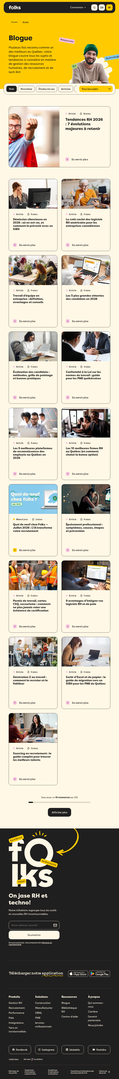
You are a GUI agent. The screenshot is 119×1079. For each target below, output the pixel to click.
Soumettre (34, 935)
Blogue (66, 1003)
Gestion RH (15, 1003)
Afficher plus (59, 812)
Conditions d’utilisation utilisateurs (53, 1072)
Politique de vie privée (14, 1072)
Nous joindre (95, 1025)
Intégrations (16, 1022)
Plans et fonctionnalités (17, 1029)
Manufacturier (44, 1008)
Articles (65, 88)
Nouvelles (26, 88)
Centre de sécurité (103, 1072)
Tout (11, 88)
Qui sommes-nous (96, 1004)
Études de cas (47, 88)
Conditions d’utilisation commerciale (30, 1072)
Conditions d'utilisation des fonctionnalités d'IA (82, 1072)
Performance (16, 1012)
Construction (43, 1003)
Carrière (93, 1011)
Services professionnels (43, 1024)
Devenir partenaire (94, 1018)
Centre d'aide (70, 1016)
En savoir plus (80, 159)
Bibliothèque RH (69, 1009)
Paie (11, 1017)
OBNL (38, 1012)
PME (37, 1017)
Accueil (14, 22)
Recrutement (17, 1008)
